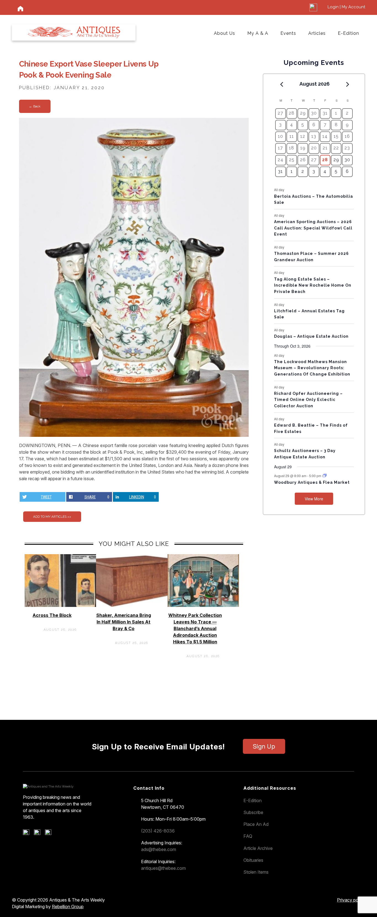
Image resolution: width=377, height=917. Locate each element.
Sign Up (264, 746)
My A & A (257, 33)
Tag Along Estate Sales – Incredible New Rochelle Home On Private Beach (312, 285)
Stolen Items (256, 872)
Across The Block (52, 615)
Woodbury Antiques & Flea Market (312, 482)
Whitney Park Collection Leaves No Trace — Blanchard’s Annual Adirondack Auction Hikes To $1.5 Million (195, 628)
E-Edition (348, 33)
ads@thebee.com (158, 849)
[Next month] (347, 84)
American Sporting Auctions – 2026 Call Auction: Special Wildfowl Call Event (313, 228)
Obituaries (253, 860)
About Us (224, 33)
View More (314, 498)
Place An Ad (256, 824)
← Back (35, 106)
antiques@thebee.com (163, 868)
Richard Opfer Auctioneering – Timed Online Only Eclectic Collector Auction (308, 399)
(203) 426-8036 (158, 831)
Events (288, 33)
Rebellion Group (68, 906)
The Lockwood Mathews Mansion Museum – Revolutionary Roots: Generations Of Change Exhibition (312, 368)
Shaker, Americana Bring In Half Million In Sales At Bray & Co (123, 621)
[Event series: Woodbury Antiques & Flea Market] (324, 475)
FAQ (247, 836)
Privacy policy (351, 900)
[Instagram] (50, 833)
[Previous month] (281, 84)
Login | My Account (346, 6)
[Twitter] (39, 833)
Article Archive (258, 848)
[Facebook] (28, 833)
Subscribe (253, 812)
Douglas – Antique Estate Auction (311, 336)
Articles (317, 33)
